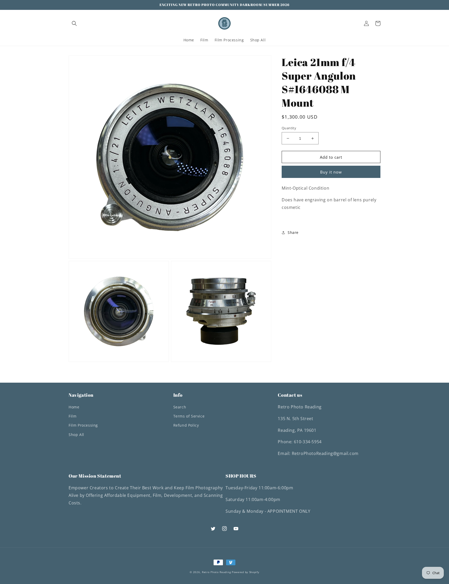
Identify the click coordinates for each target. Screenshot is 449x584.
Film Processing (83, 425)
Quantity (289, 128)
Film (72, 416)
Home (74, 407)
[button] (74, 23)
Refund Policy (186, 425)
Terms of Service (189, 416)
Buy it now (331, 172)
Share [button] (293, 232)
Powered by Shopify (245, 572)
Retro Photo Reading (216, 572)
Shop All (76, 434)
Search (179, 407)
